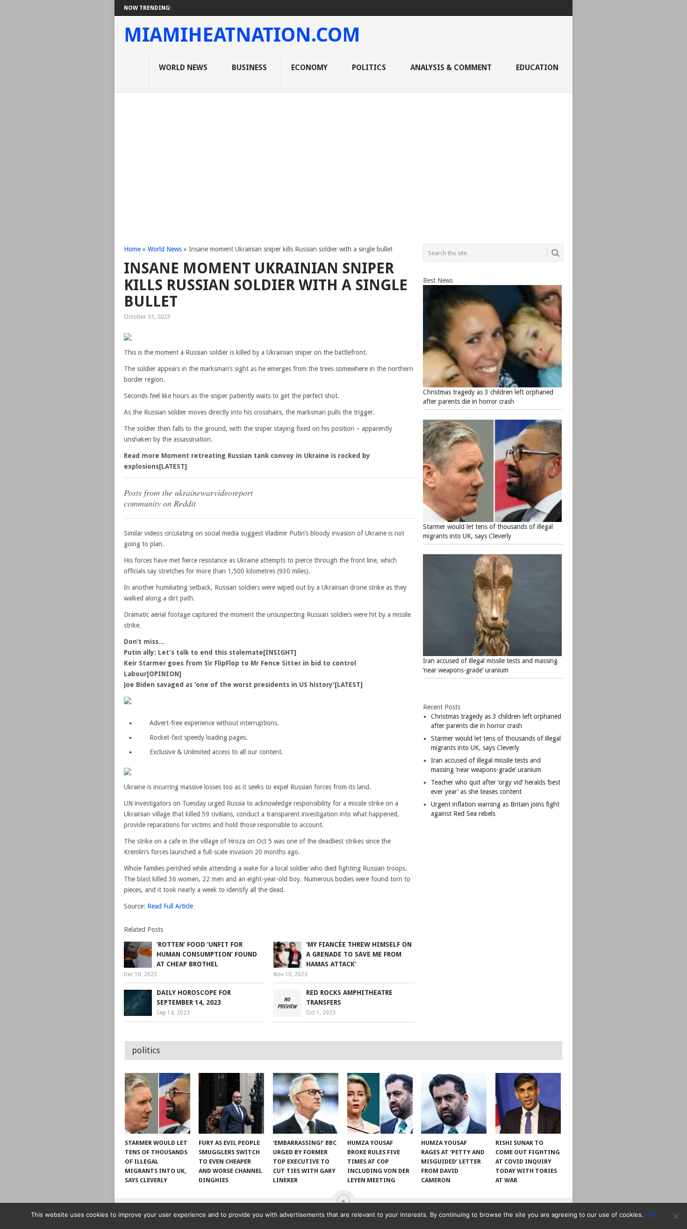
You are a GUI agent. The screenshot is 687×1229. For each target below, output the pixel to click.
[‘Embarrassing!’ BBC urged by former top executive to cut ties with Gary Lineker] (305, 1103)
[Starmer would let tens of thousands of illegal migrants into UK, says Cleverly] (157, 1103)
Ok (652, 1214)
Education (537, 67)
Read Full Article (170, 906)
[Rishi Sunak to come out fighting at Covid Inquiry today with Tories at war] (528, 1103)
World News (183, 67)
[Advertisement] (343, 162)
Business (249, 67)
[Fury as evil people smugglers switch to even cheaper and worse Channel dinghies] (231, 1103)
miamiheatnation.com (242, 35)
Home (132, 249)
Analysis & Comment (451, 67)
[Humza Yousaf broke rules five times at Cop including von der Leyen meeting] (380, 1103)
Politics (369, 67)
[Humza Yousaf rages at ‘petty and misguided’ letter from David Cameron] (454, 1103)
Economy (309, 67)
